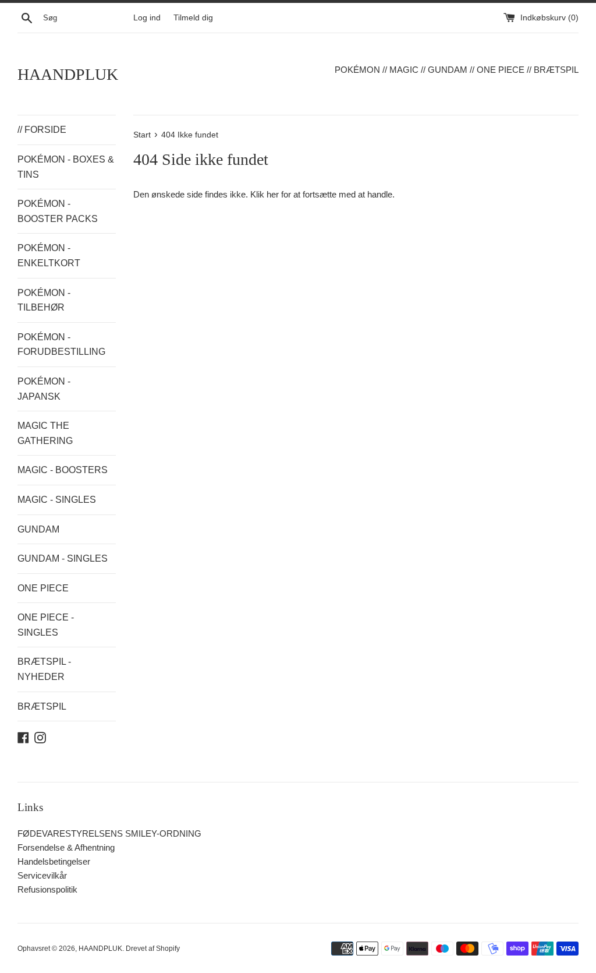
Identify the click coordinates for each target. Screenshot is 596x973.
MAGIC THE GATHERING (45, 433)
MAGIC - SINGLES (56, 500)
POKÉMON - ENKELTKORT (48, 255)
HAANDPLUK (67, 74)
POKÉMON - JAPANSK (43, 388)
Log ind (147, 17)
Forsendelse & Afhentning (66, 847)
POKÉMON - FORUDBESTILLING (61, 344)
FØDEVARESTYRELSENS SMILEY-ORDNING (109, 833)
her (273, 194)
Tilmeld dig (193, 17)
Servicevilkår (42, 875)
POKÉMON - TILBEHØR (43, 300)
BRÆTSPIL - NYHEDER (44, 669)
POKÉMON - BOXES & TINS (65, 166)
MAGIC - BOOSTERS (62, 470)
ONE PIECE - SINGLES (45, 624)
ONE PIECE (43, 588)
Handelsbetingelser (53, 861)
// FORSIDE (41, 130)
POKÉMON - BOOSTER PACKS (57, 211)
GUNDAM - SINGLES (62, 558)
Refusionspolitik (47, 889)
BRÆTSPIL (41, 706)
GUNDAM (38, 529)
